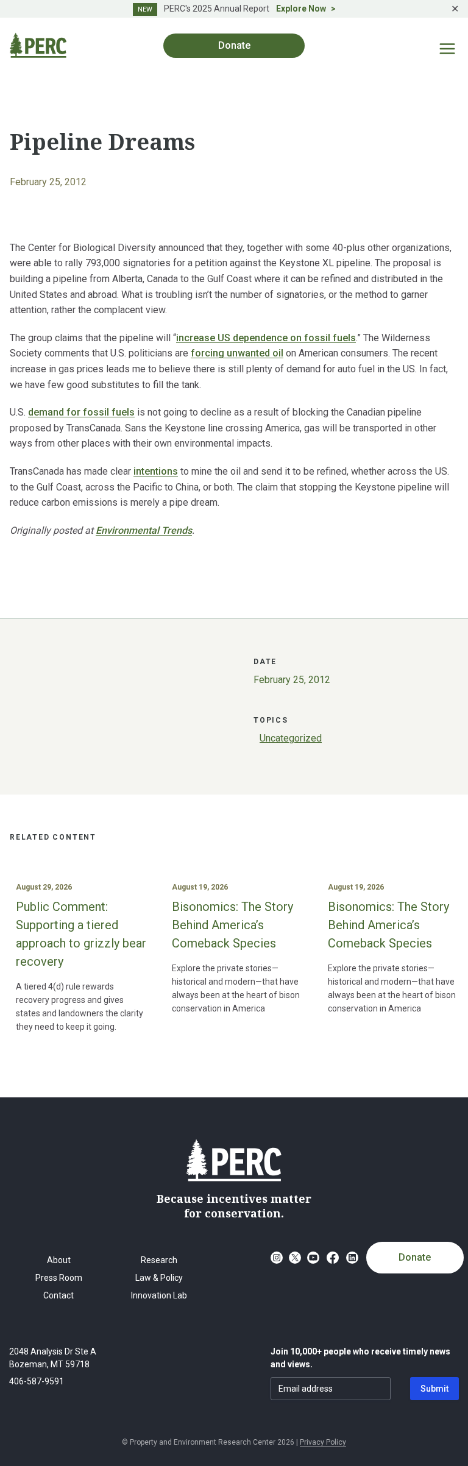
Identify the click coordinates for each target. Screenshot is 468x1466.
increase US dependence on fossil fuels (266, 338)
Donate (415, 1257)
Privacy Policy (323, 1442)
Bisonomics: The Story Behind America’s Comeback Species (232, 925)
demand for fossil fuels (81, 412)
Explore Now (301, 8)
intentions (155, 471)
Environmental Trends (144, 530)
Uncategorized (291, 738)
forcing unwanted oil (237, 353)
